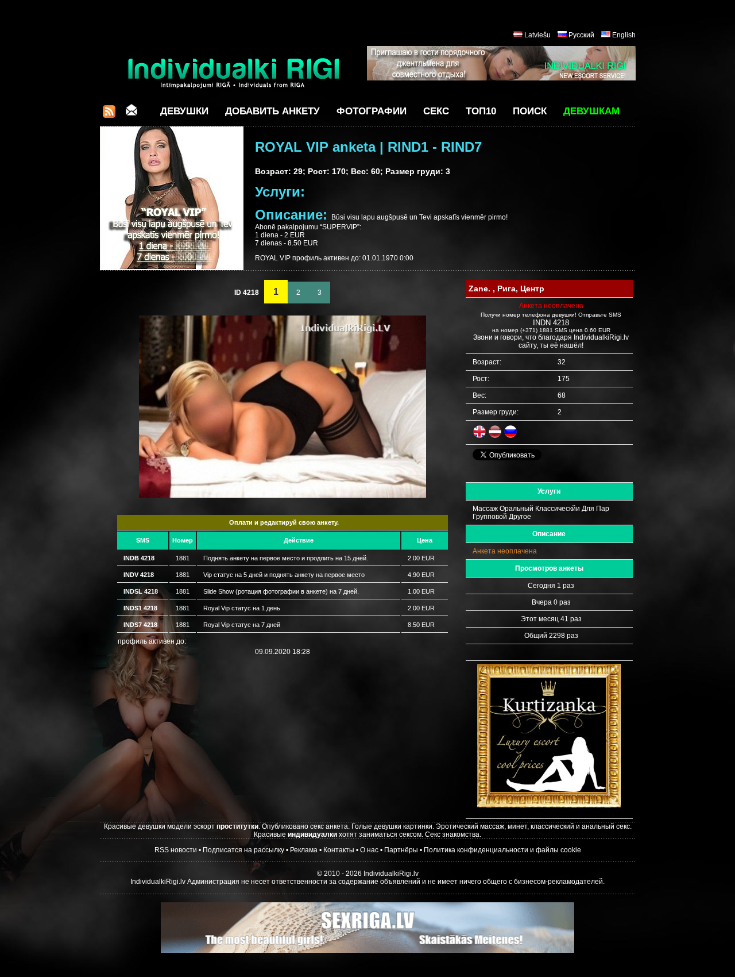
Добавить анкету (272, 111)
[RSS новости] (109, 114)
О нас (369, 850)
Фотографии (371, 111)
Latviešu (537, 35)
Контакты (338, 850)
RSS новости (175, 850)
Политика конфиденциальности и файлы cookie (502, 850)
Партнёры (401, 850)
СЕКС (436, 111)
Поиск (530, 111)
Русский (581, 35)
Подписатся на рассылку (243, 850)
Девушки (184, 111)
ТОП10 (481, 111)
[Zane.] (282, 495)
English (624, 35)
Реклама (304, 850)
